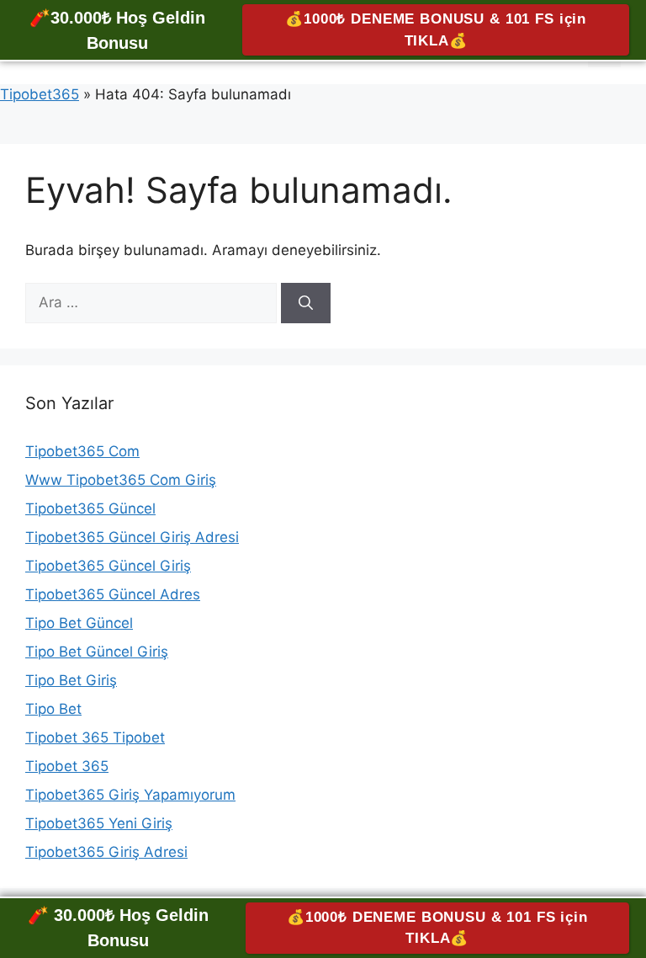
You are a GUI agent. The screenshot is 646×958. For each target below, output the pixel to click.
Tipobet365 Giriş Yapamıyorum (130, 794)
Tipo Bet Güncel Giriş (96, 651)
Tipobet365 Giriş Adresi (106, 852)
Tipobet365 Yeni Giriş (98, 823)
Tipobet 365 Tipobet (95, 737)
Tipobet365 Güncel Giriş (108, 565)
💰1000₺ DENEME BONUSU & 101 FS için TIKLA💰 (435, 30)
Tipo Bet (53, 708)
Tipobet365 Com (82, 451)
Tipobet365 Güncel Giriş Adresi (132, 537)
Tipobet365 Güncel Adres (112, 594)
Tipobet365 (39, 94)
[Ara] (306, 303)
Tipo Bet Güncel (79, 623)
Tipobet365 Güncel (90, 508)
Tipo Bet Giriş (71, 680)
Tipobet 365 (67, 766)
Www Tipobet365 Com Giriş (120, 479)
